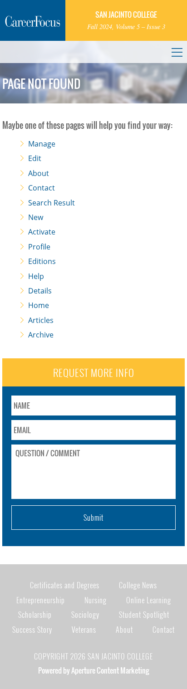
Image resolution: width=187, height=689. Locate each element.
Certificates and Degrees (64, 585)
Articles (41, 320)
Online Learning (148, 600)
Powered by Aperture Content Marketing (93, 670)
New (35, 217)
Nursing (95, 600)
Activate (41, 232)
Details (40, 291)
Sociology (85, 614)
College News (138, 585)
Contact (41, 188)
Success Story (32, 629)
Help (36, 276)
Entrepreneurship (40, 600)
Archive (41, 335)
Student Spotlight (144, 614)
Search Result (51, 203)
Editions (42, 261)
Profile (39, 247)
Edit (34, 158)
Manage (41, 144)
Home (38, 305)
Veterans (84, 629)
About (38, 173)
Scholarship (35, 614)
